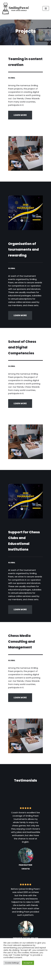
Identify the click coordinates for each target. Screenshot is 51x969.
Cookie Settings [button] (12, 963)
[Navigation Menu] (46, 8)
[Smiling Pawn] (15, 8)
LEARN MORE (20, 115)
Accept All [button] (28, 963)
